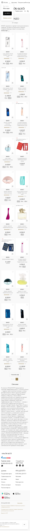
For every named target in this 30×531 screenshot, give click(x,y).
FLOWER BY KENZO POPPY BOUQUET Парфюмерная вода (22, 55)
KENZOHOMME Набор (7, 259)
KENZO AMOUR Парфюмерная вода (8, 227)
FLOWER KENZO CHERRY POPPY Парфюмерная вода (22, 261)
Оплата (3, 482)
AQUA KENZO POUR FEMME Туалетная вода (22, 193)
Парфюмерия (19, 11)
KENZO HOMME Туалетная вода (22, 89)
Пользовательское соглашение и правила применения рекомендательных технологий (12, 510)
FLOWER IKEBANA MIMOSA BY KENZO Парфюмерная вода (22, 124)
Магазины (14, 2)
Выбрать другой (7, 18)
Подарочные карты (6, 473)
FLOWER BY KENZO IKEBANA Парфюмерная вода (22, 360)
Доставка (4, 479)
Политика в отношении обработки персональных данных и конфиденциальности (13, 506)
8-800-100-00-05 (6, 463)
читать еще (4, 30)
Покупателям (21, 2)
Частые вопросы (5, 487)
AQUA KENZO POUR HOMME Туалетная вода (8, 326)
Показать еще (15, 374)
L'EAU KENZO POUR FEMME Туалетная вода (8, 55)
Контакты (18, 485)
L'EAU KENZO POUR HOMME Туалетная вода (8, 90)
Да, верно (7, 13)
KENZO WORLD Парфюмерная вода (8, 292)
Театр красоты (19, 482)
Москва (5, 2)
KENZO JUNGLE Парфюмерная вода (22, 227)
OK (24, 524)
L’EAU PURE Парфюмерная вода (8, 159)
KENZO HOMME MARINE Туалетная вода (8, 360)
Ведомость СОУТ (4, 513)
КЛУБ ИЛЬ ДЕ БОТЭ (21, 473)
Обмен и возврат (6, 485)
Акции (17, 479)
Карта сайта (19, 503)
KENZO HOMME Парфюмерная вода (22, 325)
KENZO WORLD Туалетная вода (8, 192)
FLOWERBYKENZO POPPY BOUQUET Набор (22, 160)
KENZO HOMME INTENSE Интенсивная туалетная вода (8, 124)
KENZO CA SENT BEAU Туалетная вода (22, 292)
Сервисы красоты (6, 476)
